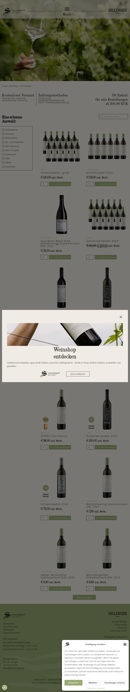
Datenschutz (91, 688)
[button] (125, 644)
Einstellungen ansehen (114, 682)
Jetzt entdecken (78, 373)
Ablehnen (92, 682)
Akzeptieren (73, 682)
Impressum (101, 688)
